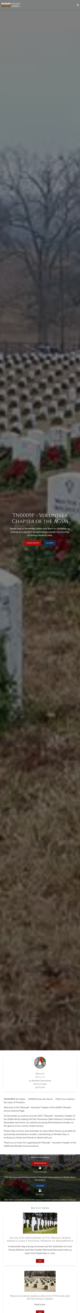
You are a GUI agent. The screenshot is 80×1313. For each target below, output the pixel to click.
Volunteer (49, 543)
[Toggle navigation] (78, 5)
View (40, 1261)
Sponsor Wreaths (33, 543)
